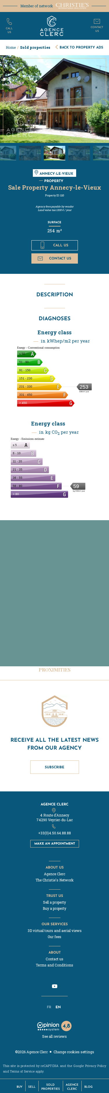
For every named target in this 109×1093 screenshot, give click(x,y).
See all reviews (54, 1036)
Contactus (97, 28)
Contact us (60, 258)
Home (11, 47)
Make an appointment (54, 843)
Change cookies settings (73, 1051)
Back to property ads (81, 47)
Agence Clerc (54, 804)
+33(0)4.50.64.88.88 (54, 833)
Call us (60, 245)
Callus (9, 30)
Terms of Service (22, 1071)
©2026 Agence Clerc (31, 1051)
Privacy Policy (95, 1065)
